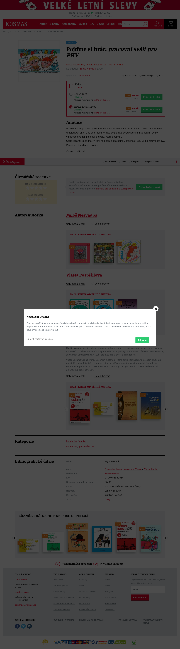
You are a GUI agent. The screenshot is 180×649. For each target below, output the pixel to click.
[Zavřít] (156, 308)
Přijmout (142, 340)
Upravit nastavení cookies (40, 338)
